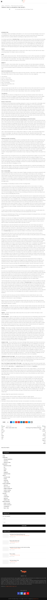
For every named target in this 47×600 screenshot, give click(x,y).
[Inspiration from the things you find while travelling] (6, 549)
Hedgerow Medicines (8, 488)
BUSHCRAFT (5, 464)
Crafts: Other (6, 481)
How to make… (13, 553)
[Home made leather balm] (6, 542)
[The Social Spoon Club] (6, 562)
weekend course (19, 366)
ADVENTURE (5, 457)
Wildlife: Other (7, 499)
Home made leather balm (11, 427)
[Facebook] (18, 593)
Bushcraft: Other (7, 473)
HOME (4, 455)
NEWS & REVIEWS (6, 501)
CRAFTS (4, 475)
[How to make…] (6, 555)
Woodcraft (6, 480)
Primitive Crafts (7, 477)
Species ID (6, 498)
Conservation (6, 496)
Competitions (6, 506)
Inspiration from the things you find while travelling (20, 547)
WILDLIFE (4, 493)
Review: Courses (7, 503)
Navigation (6, 472)
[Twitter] (21, 593)
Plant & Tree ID (7, 486)
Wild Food (6, 485)
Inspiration (6, 460)
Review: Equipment (7, 504)
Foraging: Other (7, 491)
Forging (5, 478)
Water (5, 470)
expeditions (35, 366)
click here (7, 314)
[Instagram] (25, 593)
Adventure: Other (7, 462)
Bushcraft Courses (7, 465)
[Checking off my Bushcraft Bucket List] (6, 536)
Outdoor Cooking (7, 490)
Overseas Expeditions (8, 459)
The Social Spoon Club (14, 560)
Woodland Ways (16, 39)
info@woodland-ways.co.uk (11, 586)
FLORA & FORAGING (6, 483)
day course (11, 366)
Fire (4, 467)
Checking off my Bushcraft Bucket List (17, 534)
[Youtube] (28, 593)
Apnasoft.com (35, 598)
